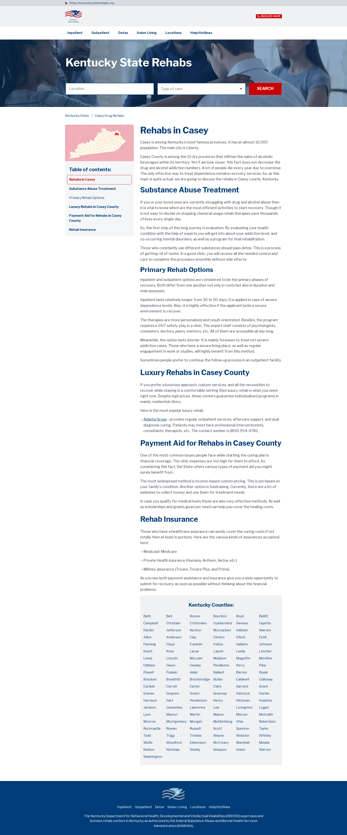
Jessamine (174, 707)
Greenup (220, 693)
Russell (195, 728)
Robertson (267, 721)
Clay (193, 637)
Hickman (243, 700)
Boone (195, 616)
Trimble (196, 735)
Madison (219, 658)
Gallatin (242, 644)
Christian (173, 623)
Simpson (220, 750)
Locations (173, 33)
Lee (216, 707)
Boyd (240, 616)
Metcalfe (266, 714)
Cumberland (222, 623)
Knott (147, 651)
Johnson (265, 644)
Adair (194, 672)
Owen (170, 665)
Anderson (174, 637)
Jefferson (173, 630)
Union (240, 750)
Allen (147, 637)
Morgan (196, 721)
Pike (262, 665)
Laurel (218, 651)
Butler (218, 679)
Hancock (243, 693)
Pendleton (221, 665)
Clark (217, 686)
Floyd (170, 644)
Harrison (150, 700)
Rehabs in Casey (82, 179)
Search (265, 88)
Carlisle (149, 686)
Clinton (219, 637)
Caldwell (242, 679)
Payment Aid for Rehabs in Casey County (95, 218)
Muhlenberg (222, 721)
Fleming (149, 644)
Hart (169, 700)
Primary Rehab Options (86, 198)
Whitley (265, 735)
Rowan (171, 728)
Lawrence (197, 707)
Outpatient (100, 33)
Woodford (174, 742)
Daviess (242, 623)
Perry (240, 665)
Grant (263, 686)
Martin (195, 714)
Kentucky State (77, 116)
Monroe (149, 721)
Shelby (195, 750)
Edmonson (198, 742)
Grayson (172, 693)
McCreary (221, 742)
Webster (243, 735)
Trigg (170, 735)
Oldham (242, 630)
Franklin (196, 644)
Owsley (195, 665)
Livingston (244, 707)
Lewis (147, 658)
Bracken (150, 679)
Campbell (150, 623)
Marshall (242, 742)
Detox (123, 33)
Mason (218, 714)
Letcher (265, 651)
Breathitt (173, 679)
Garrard (242, 686)
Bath (147, 616)
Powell (148, 672)
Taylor (264, 728)
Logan (264, 707)
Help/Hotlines (201, 33)
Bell (169, 616)
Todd (147, 735)
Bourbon (220, 616)
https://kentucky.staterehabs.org (91, 3)
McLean (196, 658)
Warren (265, 630)
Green (194, 693)
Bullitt (263, 616)
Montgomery (176, 721)
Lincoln (172, 658)
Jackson (149, 707)
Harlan (264, 693)
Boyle (263, 672)
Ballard (218, 672)
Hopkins (265, 700)
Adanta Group (155, 419)
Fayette (265, 623)
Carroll (171, 686)
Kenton (195, 630)
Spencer (242, 728)
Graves (148, 693)
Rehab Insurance (82, 230)
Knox (170, 651)
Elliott (240, 637)
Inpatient (75, 33)
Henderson (198, 700)
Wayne (218, 735)
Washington (152, 757)
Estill (262, 637)
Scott (217, 728)
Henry (218, 700)
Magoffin (243, 658)
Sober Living (147, 33)
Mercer (242, 714)
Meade (264, 742)
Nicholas (173, 750)
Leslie (240, 651)
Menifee (265, 658)
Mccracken (222, 630)
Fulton (218, 644)
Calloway (266, 679)
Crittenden (198, 623)
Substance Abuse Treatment (92, 189)
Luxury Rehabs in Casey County (94, 207)
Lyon (147, 714)
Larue (194, 651)
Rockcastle (152, 728)
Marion (171, 714)
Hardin (148, 630)
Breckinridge (200, 679)
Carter (195, 686)
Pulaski (171, 672)
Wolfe (148, 742)
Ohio (239, 721)
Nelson (148, 750)
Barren (241, 672)
